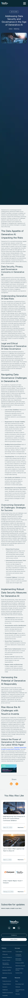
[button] (24, 3)
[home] (4, 3)
